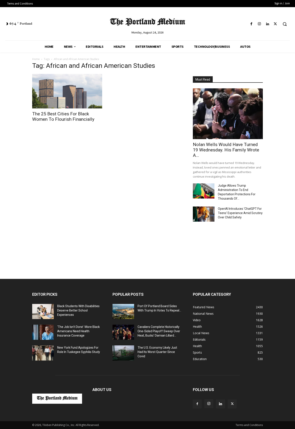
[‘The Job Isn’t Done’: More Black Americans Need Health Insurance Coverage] (43, 332)
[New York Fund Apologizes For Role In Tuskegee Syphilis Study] (43, 353)
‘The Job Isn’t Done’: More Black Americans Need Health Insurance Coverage (78, 331)
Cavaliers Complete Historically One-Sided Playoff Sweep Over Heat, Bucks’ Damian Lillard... (159, 331)
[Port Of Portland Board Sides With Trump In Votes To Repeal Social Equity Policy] (123, 311)
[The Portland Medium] (147, 23)
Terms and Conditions (249, 425)
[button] (284, 24)
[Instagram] (259, 24)
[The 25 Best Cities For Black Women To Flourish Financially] (67, 91)
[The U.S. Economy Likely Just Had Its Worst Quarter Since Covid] (123, 353)
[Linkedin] (267, 24)
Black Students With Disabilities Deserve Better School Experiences (78, 310)
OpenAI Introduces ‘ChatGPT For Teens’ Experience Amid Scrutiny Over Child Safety (240, 213)
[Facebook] (251, 24)
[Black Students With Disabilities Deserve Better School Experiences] (43, 311)
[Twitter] (275, 24)
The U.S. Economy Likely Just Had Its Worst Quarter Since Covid (157, 352)
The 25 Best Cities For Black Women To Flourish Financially (63, 116)
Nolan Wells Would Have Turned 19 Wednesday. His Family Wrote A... (226, 150)
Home (36, 59)
